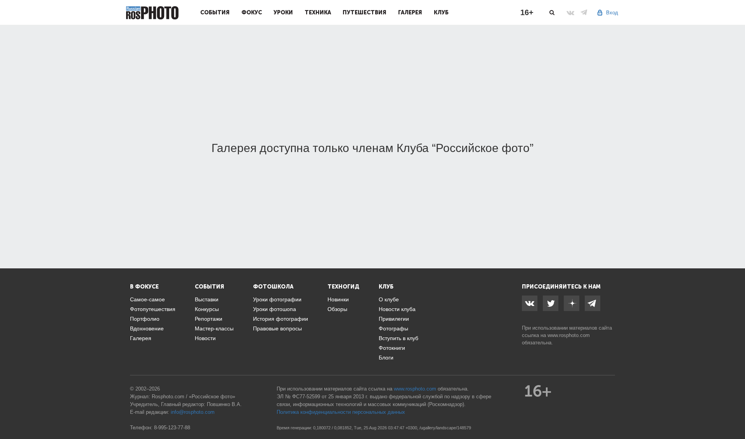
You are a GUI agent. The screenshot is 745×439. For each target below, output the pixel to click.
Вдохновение (147, 328)
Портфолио (144, 319)
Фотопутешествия (152, 309)
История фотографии (280, 319)
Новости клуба (397, 309)
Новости (205, 338)
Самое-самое (147, 299)
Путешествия (364, 12)
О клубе (389, 299)
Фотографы (393, 328)
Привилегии (394, 319)
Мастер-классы (214, 328)
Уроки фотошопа (274, 309)
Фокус (251, 12)
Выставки (206, 299)
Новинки (338, 299)
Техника (318, 12)
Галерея (410, 12)
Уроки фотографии (277, 299)
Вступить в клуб (398, 338)
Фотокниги (392, 348)
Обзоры (337, 309)
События (215, 12)
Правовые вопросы (277, 328)
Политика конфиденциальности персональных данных (341, 412)
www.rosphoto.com (568, 335)
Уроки (283, 12)
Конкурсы (207, 309)
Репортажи (208, 319)
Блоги (386, 357)
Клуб (441, 12)
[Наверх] (735, 413)
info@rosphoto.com (193, 412)
